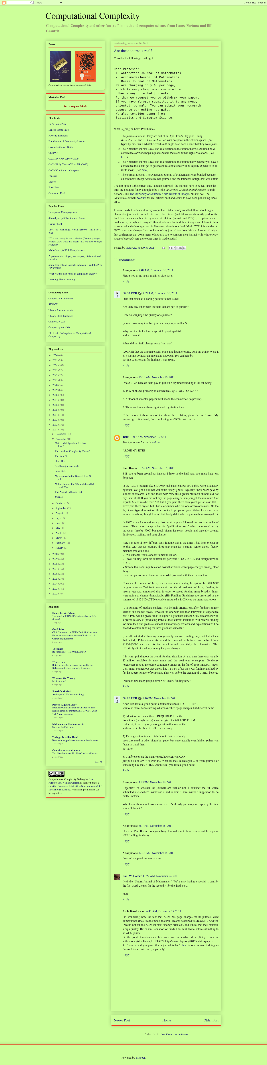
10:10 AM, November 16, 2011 (157, 377)
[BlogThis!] (174, 248)
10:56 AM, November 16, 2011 (156, 468)
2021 (55, 380)
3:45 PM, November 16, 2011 (156, 782)
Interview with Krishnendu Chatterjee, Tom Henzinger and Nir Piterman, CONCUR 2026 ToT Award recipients (74, 711)
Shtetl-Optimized (61, 691)
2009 (55, 559)
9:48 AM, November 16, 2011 (156, 270)
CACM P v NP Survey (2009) (63, 158)
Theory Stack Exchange (60, 316)
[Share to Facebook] (181, 248)
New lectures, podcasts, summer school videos (75, 740)
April (59, 533)
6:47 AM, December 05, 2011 (163, 911)
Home (166, 1020)
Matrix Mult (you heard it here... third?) (71, 444)
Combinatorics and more (66, 750)
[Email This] (170, 248)
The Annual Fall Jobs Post (68, 492)
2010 (55, 554)
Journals (59, 496)
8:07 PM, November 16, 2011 (156, 825)
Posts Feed (53, 187)
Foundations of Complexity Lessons (66, 141)
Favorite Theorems (58, 135)
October (60, 503)
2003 (55, 588)
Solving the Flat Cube (63, 727)
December (61, 434)
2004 (55, 583)
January (60, 547)
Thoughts (57, 649)
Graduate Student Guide (60, 147)
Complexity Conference (60, 298)
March (59, 537)
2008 (55, 563)
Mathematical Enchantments (68, 724)
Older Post (211, 1020)
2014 (55, 414)
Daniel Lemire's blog (63, 613)
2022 (55, 375)
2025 (55, 360)
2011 (55, 429)
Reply (126, 281)
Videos (52, 181)
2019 (55, 390)
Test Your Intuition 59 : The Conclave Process (75, 753)
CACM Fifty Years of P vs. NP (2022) (68, 164)
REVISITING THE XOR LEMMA (69, 651)
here (123, 157)
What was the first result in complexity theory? (72, 273)
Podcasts (52, 175)
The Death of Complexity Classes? (72, 451)
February (61, 542)
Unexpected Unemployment (62, 212)
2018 (55, 394)
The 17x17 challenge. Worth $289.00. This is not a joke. (74, 231)
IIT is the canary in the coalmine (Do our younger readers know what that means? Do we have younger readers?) (75, 241)
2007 (55, 569)
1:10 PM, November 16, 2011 (160, 698)
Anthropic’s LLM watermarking (68, 694)
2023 (55, 370)
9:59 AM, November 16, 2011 (160, 293)
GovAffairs (58, 629)
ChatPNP (53, 152)
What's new (58, 662)
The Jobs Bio (61, 456)
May (58, 528)
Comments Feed (56, 193)
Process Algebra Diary (64, 704)
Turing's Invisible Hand (65, 737)
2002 (55, 593)
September (61, 508)
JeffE (126, 437)
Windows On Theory (63, 678)
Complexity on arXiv (59, 327)
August (60, 513)
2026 (55, 355)
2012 (55, 424)
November (61, 439)
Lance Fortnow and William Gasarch (71, 780)
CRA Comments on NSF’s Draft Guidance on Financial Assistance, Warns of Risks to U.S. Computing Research (74, 635)
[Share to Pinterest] (184, 248)
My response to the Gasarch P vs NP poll (73, 477)
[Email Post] (163, 247)
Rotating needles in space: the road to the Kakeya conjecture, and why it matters (72, 666)
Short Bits (60, 461)
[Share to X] (177, 248)
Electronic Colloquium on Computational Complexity (69, 334)
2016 (55, 404)
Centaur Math (55, 224)
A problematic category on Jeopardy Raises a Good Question (74, 257)
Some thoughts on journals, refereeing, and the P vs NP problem (75, 266)
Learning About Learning (61, 279)
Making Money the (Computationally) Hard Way (74, 485)
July (58, 518)
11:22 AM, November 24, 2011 (161, 876)
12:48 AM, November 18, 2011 (157, 853)
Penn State (60, 471)
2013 (55, 419)
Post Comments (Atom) (174, 1034)
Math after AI (59, 681)
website (141, 198)
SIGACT (53, 304)
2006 (55, 573)
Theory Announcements (60, 310)
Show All (98, 762)
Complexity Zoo (56, 321)
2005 (55, 578)
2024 (55, 365)
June (58, 523)
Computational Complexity (93, 15)
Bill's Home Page (57, 124)
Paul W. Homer (132, 876)
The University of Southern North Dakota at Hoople (159, 194)
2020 (55, 385)
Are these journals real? (67, 466)
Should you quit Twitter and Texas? (66, 218)
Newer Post (122, 1020)
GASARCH (130, 293)
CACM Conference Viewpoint (63, 170)
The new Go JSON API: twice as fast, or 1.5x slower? (74, 617)
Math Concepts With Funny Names (66, 250)
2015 (55, 409)
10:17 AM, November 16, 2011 (148, 437)
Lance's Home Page (58, 129)
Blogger (140, 1057)
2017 (55, 400)
